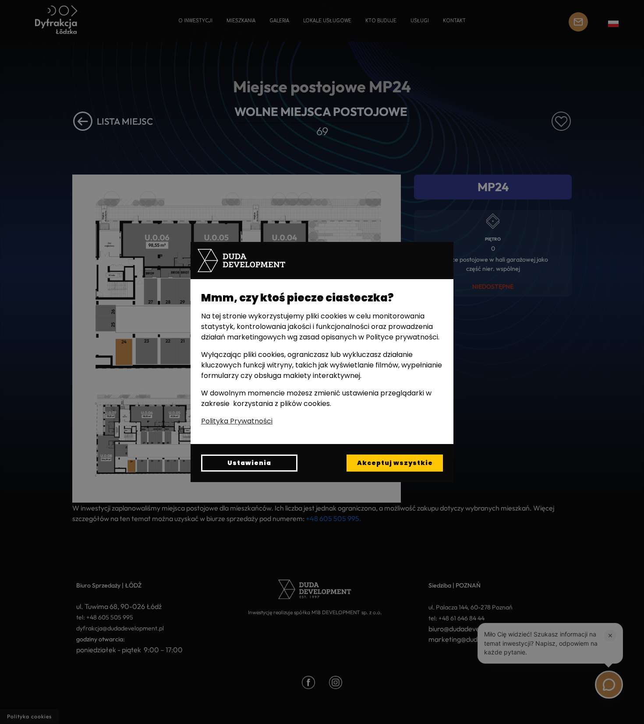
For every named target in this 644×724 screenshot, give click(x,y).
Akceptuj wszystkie (395, 462)
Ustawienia (249, 462)
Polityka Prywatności (236, 421)
